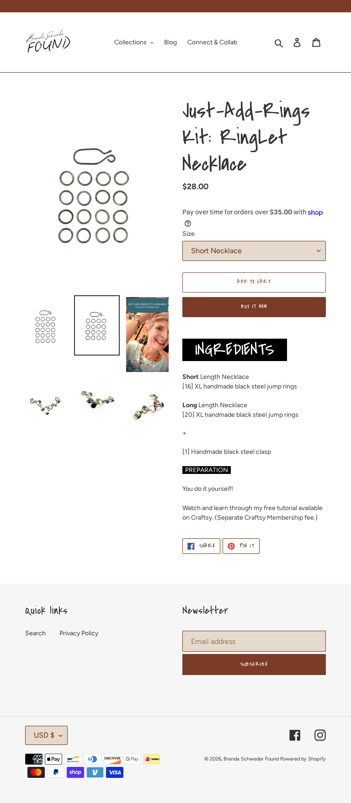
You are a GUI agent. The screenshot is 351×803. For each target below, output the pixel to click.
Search (35, 633)
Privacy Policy (78, 633)
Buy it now (254, 306)
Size (188, 234)
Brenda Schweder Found (251, 759)
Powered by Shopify (303, 759)
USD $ (44, 735)
